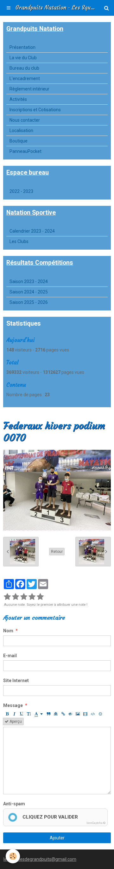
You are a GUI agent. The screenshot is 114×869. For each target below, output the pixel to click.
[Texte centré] (56, 714)
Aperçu (15, 721)
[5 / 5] (40, 597)
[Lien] (63, 714)
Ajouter (57, 837)
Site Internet (16, 680)
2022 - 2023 (21, 191)
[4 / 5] (31, 597)
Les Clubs (19, 241)
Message (13, 705)
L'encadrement (25, 78)
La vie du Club (23, 57)
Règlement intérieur (29, 88)
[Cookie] (13, 856)
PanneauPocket (25, 151)
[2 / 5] (15, 597)
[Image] (78, 714)
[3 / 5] (23, 597)
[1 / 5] (7, 597)
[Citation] (48, 714)
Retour (57, 551)
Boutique (19, 140)
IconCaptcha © (95, 823)
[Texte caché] (70, 714)
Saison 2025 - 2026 (29, 302)
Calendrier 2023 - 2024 (32, 231)
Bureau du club (24, 68)
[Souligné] (21, 714)
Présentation (22, 47)
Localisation (21, 130)
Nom (8, 630)
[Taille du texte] (29, 714)
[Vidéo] (85, 714)
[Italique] (14, 714)
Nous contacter (25, 120)
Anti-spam (14, 803)
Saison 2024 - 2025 (29, 291)
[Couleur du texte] (39, 714)
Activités (18, 99)
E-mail (10, 655)
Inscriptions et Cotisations (35, 109)
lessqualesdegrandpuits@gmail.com (39, 859)
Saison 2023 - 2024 (29, 281)
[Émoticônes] (100, 714)
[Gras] (7, 714)
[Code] (93, 714)
